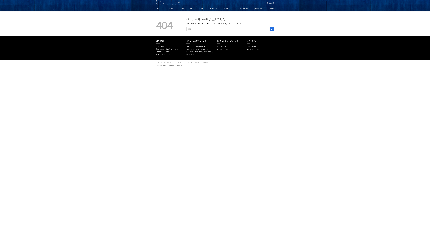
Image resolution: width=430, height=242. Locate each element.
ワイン (201, 9)
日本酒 (180, 9)
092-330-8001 (168, 52)
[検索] (158, 9)
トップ (170, 9)
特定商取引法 (221, 47)
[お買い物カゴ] (272, 8)
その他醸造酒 (242, 9)
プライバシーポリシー (224, 49)
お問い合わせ (258, 9)
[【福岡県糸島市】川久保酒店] (169, 3)
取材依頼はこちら (253, 49)
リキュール (213, 9)
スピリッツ (227, 9)
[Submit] (272, 29)
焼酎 (191, 9)
